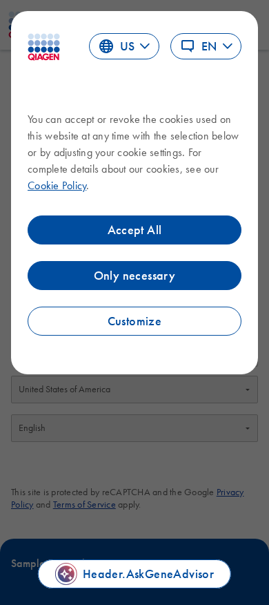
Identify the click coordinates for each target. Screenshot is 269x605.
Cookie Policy (57, 185)
